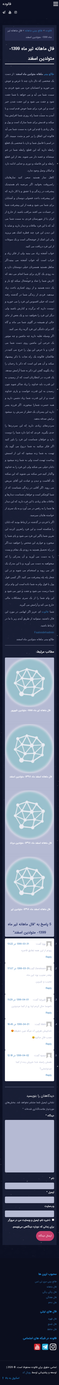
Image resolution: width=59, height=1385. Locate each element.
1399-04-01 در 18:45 (18, 1024)
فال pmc (52, 1303)
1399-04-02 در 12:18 (18, 1055)
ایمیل (50, 1192)
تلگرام (3, 13)
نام (51, 1178)
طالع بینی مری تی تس (46, 1282)
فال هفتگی (51, 1297)
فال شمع (52, 1324)
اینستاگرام (15, 13)
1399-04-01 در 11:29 (18, 1000)
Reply (49, 957)
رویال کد (26, 1372)
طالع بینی (49, 74)
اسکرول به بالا (12, 1378)
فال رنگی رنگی (49, 1292)
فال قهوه (52, 1319)
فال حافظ (51, 1329)
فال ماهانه (52, 1287)
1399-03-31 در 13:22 (18, 944)
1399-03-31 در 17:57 (18, 968)
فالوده (45, 611)
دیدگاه (50, 1116)
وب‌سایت (49, 1206)
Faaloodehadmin (44, 632)
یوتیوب (10, 13)
